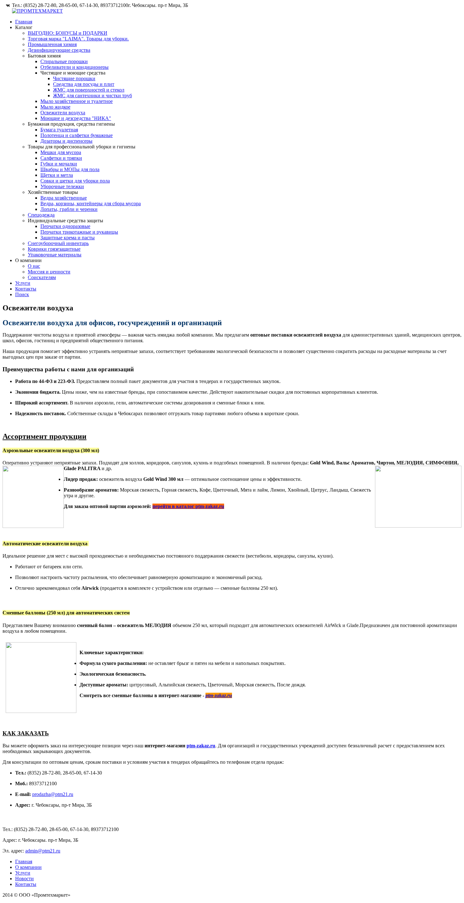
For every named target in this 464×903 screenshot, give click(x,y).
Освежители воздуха (62, 112)
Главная (23, 21)
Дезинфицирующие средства (59, 50)
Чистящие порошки (74, 78)
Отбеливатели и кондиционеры (74, 67)
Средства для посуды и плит (83, 84)
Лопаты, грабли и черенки (69, 209)
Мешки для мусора (60, 152)
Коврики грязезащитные (54, 249)
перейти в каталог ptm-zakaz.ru (188, 506)
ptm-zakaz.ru (201, 745)
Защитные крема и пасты (67, 237)
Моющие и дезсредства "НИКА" (75, 118)
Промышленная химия (52, 44)
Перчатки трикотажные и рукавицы (79, 232)
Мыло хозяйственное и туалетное (76, 101)
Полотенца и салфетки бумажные (76, 135)
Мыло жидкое (55, 107)
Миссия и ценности (49, 271)
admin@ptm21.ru (42, 850)
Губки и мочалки (58, 163)
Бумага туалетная (59, 129)
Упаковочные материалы (54, 254)
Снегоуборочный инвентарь (58, 243)
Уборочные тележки (62, 186)
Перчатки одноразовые (65, 226)
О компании (28, 867)
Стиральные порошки (64, 61)
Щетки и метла (56, 175)
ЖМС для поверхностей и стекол (88, 90)
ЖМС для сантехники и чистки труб (92, 95)
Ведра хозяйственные (63, 197)
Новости (24, 878)
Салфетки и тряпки (61, 158)
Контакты (25, 288)
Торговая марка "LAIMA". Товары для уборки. (78, 38)
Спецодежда (41, 215)
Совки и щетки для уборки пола (75, 180)
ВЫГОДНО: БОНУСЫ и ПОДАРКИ (67, 33)
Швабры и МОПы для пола (69, 169)
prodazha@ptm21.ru (52, 794)
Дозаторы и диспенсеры (66, 141)
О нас (34, 266)
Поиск (22, 294)
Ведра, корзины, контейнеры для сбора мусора (90, 203)
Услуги (22, 283)
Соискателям (42, 277)
